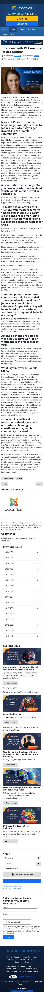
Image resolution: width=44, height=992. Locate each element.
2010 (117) (9, 636)
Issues (13, 29)
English (19, 478)
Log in (22, 881)
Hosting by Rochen (22, 991)
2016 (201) (9, 602)
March (36, 56)
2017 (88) (9, 597)
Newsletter (32, 29)
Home (5, 29)
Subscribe (8, 937)
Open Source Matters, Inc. (23, 981)
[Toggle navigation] (4, 2)
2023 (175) (9, 569)
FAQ (12, 34)
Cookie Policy (11, 969)
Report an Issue (25, 971)
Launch (20, 23)
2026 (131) (9, 552)
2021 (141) (9, 580)
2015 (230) (9, 608)
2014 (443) (9, 614)
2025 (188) (9, 558)
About (5, 34)
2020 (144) (9, 586)
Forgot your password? (12, 886)
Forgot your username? (12, 888)
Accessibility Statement (15, 966)
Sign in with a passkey (24, 874)
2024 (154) (9, 563)
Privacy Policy (10, 933)
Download (22, 18)
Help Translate (11, 971)
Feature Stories (8, 478)
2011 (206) (9, 630)
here (34, 324)
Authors (21, 29)
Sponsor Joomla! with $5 (28, 969)
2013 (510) (9, 619)
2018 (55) (9, 591)
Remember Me (12, 868)
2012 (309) (9, 625)
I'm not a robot (14, 922)
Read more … (11, 683)
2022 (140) (9, 574)
